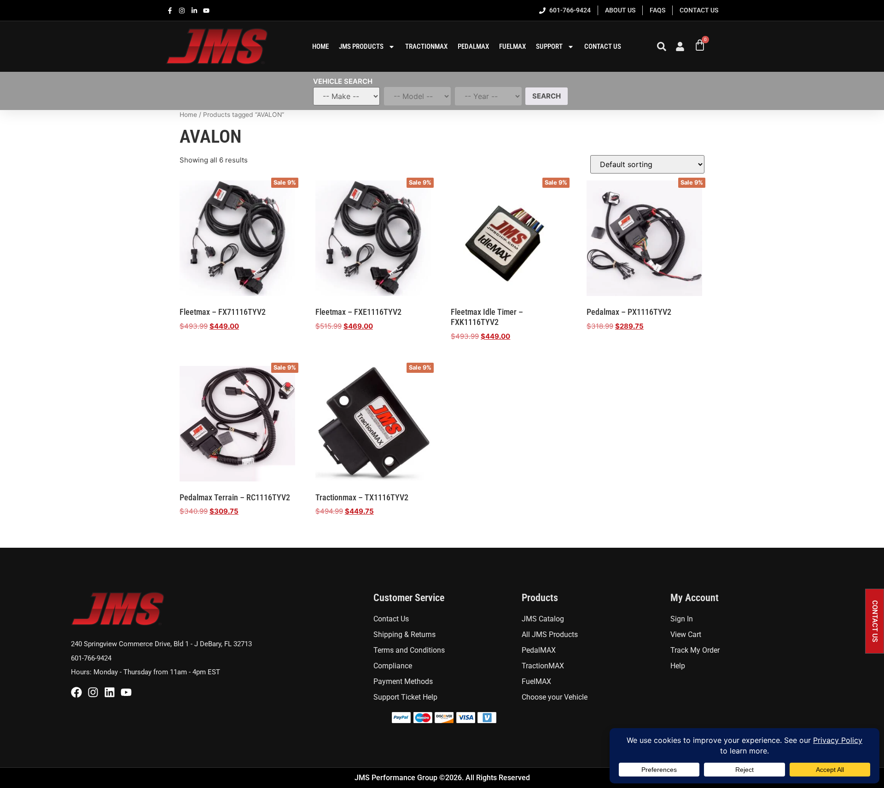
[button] (874, 621)
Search (546, 96)
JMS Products (361, 46)
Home (188, 114)
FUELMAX (512, 46)
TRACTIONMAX (426, 46)
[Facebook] (76, 692)
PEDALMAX (473, 46)
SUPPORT (549, 46)
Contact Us (602, 46)
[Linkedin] (109, 692)
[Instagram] (93, 692)
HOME (320, 46)
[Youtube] (126, 692)
